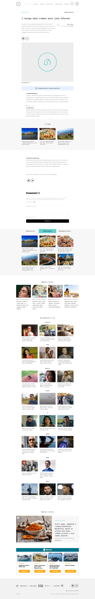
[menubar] (77, 4)
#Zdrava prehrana (68, 12)
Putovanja (35, 4)
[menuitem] (77, 4)
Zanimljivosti (50, 4)
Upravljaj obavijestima (73, 590)
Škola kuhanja (58, 4)
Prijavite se (47, 221)
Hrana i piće (28, 4)
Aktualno (42, 4)
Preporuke (66, 4)
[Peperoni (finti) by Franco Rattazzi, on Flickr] (30, 105)
